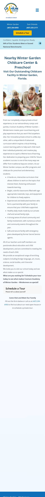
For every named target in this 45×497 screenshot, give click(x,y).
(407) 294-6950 (13, 28)
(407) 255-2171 (32, 28)
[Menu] (37, 10)
